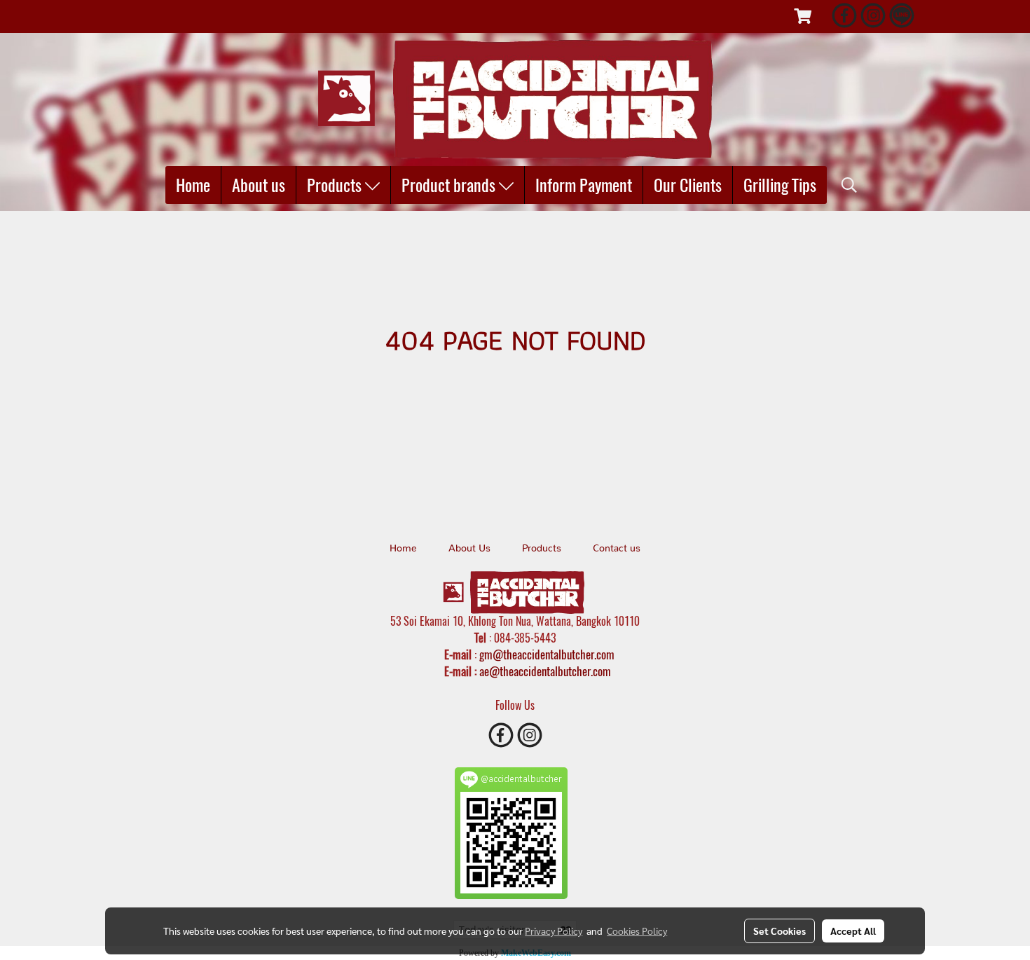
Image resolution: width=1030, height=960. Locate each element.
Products (336, 185)
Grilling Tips (779, 185)
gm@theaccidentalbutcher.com (546, 654)
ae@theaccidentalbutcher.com (545, 671)
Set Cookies (779, 930)
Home (193, 185)
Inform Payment (583, 185)
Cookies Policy (637, 930)
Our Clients (688, 185)
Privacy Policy (553, 930)
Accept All (853, 930)
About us (258, 185)
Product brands (450, 185)
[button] (849, 185)
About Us (469, 549)
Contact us (616, 549)
